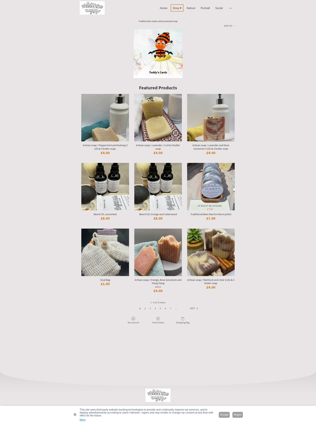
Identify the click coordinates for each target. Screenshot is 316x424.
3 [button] (150, 308)
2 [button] (145, 308)
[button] (194, 308)
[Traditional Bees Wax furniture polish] (211, 186)
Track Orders (158, 322)
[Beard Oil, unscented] (105, 186)
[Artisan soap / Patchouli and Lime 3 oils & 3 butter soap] (211, 252)
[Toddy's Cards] (158, 48)
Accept (224, 414)
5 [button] (160, 308)
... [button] (176, 308)
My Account (133, 322)
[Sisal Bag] (105, 252)
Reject (237, 414)
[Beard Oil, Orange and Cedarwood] (158, 186)
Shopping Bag (182, 322)
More (83, 419)
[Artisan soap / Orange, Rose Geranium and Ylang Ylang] (158, 252)
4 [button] (155, 308)
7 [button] (170, 308)
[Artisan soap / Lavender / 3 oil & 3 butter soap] (158, 117)
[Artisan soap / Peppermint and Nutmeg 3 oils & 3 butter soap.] (105, 117)
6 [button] (165, 308)
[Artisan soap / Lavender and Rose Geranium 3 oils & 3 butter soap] (211, 117)
